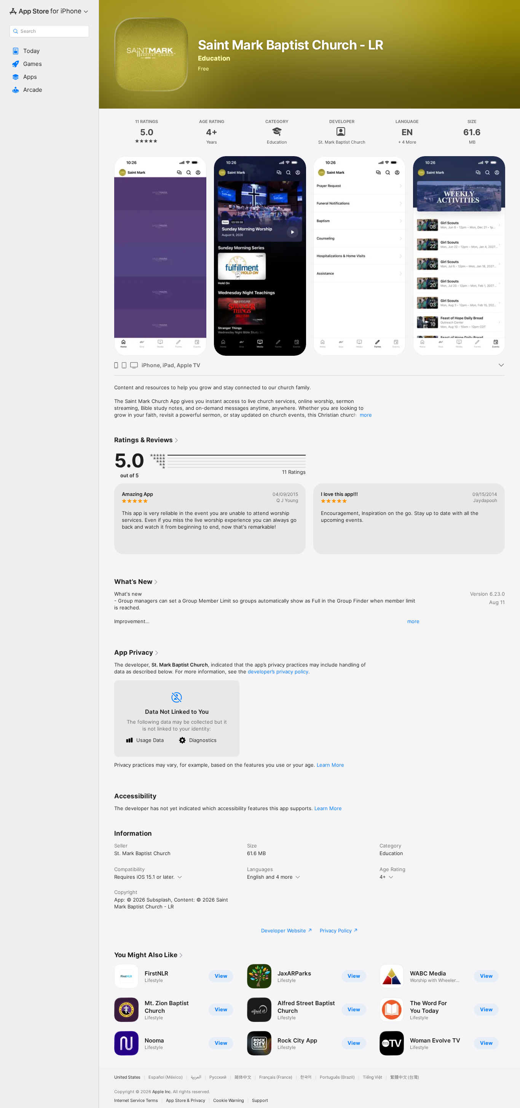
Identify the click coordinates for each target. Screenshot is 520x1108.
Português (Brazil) (337, 1077)
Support (260, 1100)
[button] (49, 51)
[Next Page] (512, 519)
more (366, 415)
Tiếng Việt (372, 1077)
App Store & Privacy (185, 1100)
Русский (218, 1077)
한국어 (306, 1077)
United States (127, 1077)
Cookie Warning (228, 1100)
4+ (383, 877)
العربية (196, 1077)
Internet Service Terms (136, 1100)
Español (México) (165, 1077)
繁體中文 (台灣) (404, 1077)
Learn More (330, 765)
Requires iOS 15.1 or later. (144, 877)
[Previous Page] (106, 519)
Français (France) (275, 1077)
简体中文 (242, 1077)
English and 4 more (270, 877)
